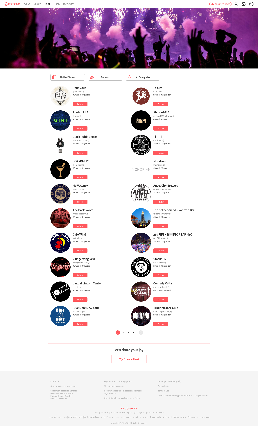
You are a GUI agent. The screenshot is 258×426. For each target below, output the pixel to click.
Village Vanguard (84, 259)
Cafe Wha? (79, 234)
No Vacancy (80, 185)
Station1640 (161, 112)
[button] (243, 3)
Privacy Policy (163, 386)
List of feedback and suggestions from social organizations (183, 395)
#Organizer (85, 94)
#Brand (76, 94)
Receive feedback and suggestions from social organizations (123, 392)
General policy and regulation (62, 386)
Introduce (54, 381)
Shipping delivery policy (114, 386)
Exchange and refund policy (169, 381)
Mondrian (159, 161)
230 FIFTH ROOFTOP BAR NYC (172, 234)
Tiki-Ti (157, 137)
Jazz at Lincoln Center (87, 283)
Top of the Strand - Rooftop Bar (173, 210)
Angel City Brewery (165, 185)
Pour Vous (79, 88)
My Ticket (68, 4)
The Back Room (83, 210)
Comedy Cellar (163, 283)
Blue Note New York (86, 308)
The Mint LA (80, 112)
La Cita (157, 88)
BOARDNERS (81, 161)
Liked (57, 4)
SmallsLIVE (160, 259)
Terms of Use (163, 390)
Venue (37, 4)
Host (47, 4)
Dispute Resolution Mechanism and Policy (122, 398)
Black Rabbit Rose (85, 137)
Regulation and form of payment (118, 381)
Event (27, 4)
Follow (80, 104)
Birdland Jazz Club (165, 308)
